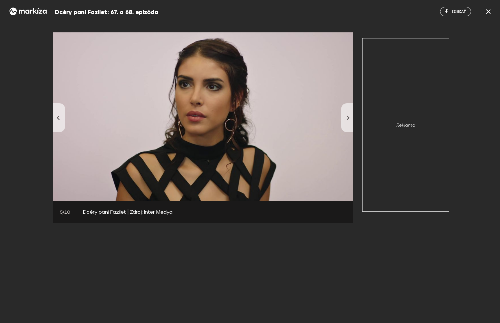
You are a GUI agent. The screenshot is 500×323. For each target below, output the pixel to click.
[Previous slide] (59, 117)
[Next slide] (347, 117)
